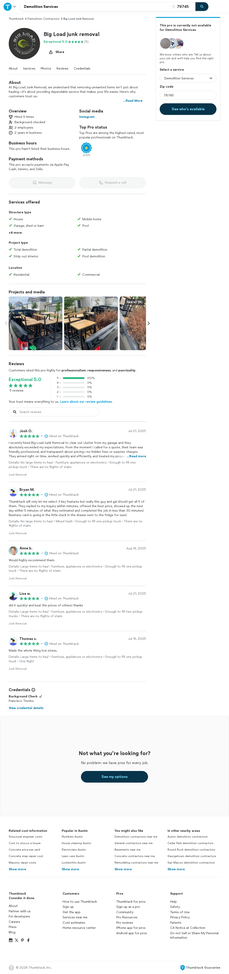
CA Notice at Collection (187, 928)
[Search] (201, 6)
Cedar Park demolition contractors (190, 843)
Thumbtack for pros (131, 902)
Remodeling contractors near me (136, 862)
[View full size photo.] (35, 323)
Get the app (72, 912)
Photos (46, 68)
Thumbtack (16, 18)
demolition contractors (43, 18)
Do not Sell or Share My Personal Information (194, 935)
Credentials (82, 68)
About (13, 68)
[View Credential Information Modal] (32, 690)
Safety (175, 907)
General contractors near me (133, 843)
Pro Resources (127, 917)
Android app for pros (131, 933)
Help (173, 902)
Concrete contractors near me (134, 856)
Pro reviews (124, 923)
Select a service (172, 70)
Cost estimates (74, 923)
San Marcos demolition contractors (191, 862)
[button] (24, 43)
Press (13, 927)
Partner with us (20, 911)
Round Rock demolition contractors (191, 849)
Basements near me (127, 849)
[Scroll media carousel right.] (148, 323)
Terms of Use (180, 912)
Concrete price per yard (24, 849)
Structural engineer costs (25, 836)
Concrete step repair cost (26, 856)
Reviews (62, 68)
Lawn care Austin (73, 856)
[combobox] (95, 6)
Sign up (68, 907)
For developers (19, 916)
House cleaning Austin (76, 843)
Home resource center (79, 928)
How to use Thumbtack (80, 902)
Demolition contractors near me (135, 836)
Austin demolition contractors (188, 836)
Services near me (75, 917)
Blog (12, 932)
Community (124, 912)
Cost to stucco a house (24, 843)
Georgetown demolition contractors (192, 856)
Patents (175, 923)
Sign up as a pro (128, 907)
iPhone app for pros (131, 928)
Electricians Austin (74, 849)
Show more (17, 869)
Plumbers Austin (72, 836)
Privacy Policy (180, 917)
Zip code (166, 87)
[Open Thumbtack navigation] (10, 6)
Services (29, 68)
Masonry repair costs (22, 862)
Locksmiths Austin (74, 862)
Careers (14, 922)
